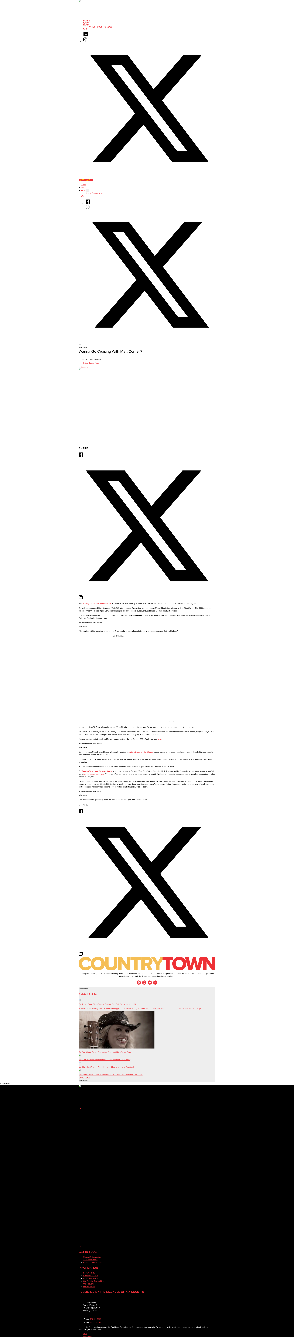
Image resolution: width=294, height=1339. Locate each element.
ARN (85, 1334)
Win (85, 29)
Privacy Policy (89, 1273)
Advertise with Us (90, 1260)
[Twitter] (147, 594)
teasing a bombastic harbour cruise (97, 604)
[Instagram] (85, 41)
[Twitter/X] (149, 174)
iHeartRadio (87, 1336)
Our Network (88, 1284)
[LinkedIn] (81, 599)
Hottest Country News (100, 27)
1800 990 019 (95, 1322)
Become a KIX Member (92, 1263)
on (141, 752)
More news (84, 1078)
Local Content (89, 1287)
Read (86, 25)
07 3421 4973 (95, 1319)
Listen (86, 21)
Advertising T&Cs (90, 1278)
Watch (86, 23)
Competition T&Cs (90, 1276)
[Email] (85, 599)
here (159, 739)
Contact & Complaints (92, 1257)
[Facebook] (85, 36)
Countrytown (85, 367)
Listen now (84, 180)
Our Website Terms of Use (94, 1281)
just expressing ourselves (93, 774)
